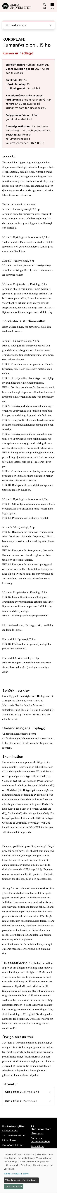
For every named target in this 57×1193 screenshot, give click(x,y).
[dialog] (28, 1171)
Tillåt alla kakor (13, 1186)
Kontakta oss (10, 1130)
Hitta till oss (9, 1140)
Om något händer (12, 1144)
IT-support (37, 1133)
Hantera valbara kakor (16, 1173)
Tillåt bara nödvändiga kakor (21, 1180)
